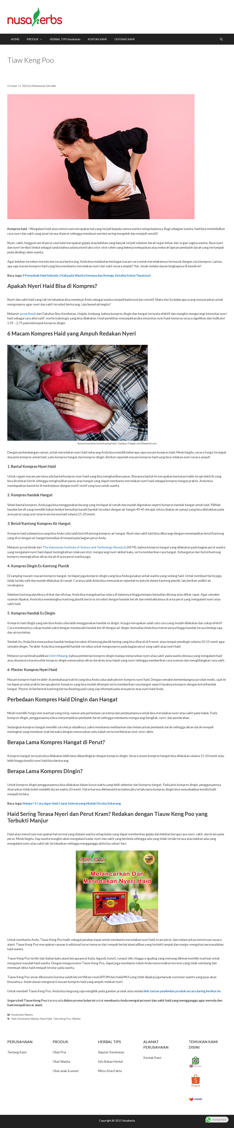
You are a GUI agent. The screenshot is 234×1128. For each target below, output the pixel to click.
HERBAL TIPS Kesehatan (65, 39)
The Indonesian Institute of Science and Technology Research (84, 547)
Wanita (76, 1018)
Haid (13, 1018)
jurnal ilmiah (28, 314)
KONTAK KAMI (97, 39)
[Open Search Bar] (221, 39)
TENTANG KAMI (124, 39)
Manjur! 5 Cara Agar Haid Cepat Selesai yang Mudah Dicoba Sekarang (72, 803)
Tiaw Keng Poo (62, 1018)
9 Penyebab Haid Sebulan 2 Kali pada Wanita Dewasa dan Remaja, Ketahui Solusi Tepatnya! (87, 275)
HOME (15, 39)
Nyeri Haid (46, 1018)
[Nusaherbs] (34, 16)
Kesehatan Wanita (22, 1014)
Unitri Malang (58, 656)
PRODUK (32, 39)
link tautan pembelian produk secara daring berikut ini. (182, 991)
